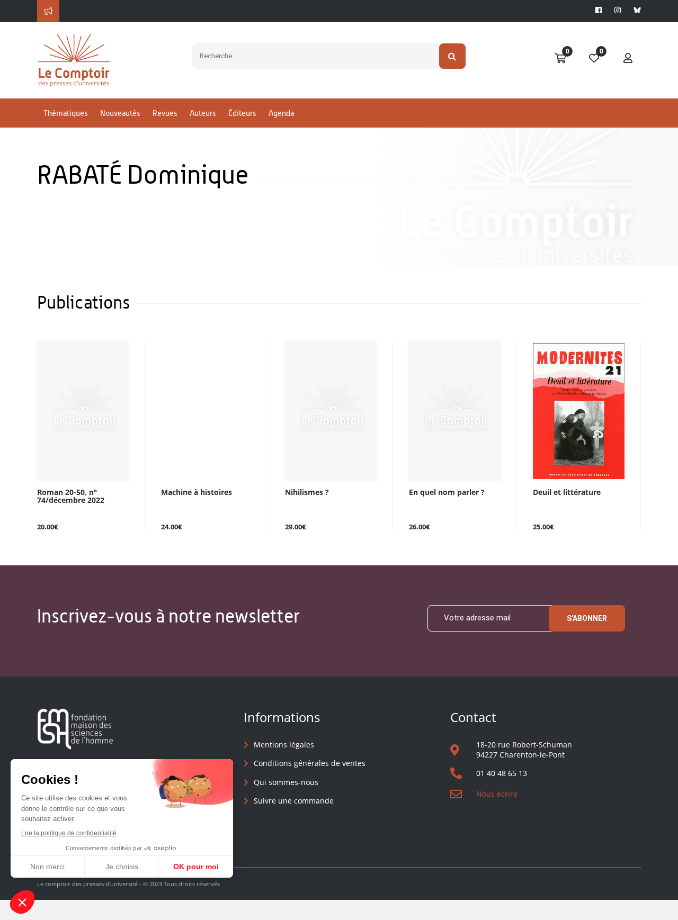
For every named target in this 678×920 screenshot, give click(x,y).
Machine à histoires (196, 492)
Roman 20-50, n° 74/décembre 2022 (70, 496)
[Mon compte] (628, 58)
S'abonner (587, 618)
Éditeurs (242, 113)
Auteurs (203, 113)
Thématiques (65, 113)
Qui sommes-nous (286, 782)
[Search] (452, 56)
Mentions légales (284, 744)
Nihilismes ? (307, 492)
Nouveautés (120, 113)
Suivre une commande (294, 801)
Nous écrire (497, 794)
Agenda (281, 113)
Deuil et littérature (567, 492)
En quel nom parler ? (447, 492)
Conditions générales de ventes (309, 763)
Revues (165, 113)
